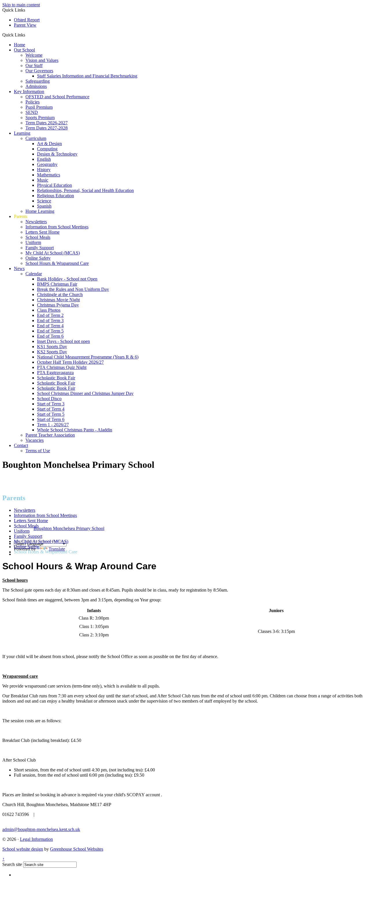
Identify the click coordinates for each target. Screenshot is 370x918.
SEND (31, 112)
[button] (27, 34)
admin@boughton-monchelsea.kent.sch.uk (41, 829)
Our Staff (33, 65)
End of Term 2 (50, 315)
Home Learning (39, 211)
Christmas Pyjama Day (58, 304)
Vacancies (34, 440)
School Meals (37, 237)
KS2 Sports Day (52, 351)
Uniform (33, 242)
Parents (20, 216)
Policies (32, 101)
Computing (47, 148)
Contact (21, 445)
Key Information (29, 91)
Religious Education (55, 195)
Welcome (33, 55)
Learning (22, 133)
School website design (22, 849)
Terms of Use (37, 450)
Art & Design (49, 143)
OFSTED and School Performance (57, 96)
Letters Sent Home (42, 232)
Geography (47, 164)
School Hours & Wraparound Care (57, 263)
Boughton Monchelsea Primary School (69, 528)
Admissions (36, 86)
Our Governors (39, 70)
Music (42, 180)
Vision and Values (41, 60)
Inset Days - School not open (63, 341)
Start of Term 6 (50, 419)
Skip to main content (21, 4)
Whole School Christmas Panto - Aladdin (74, 429)
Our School (24, 49)
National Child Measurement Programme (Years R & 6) (87, 356)
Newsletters (36, 221)
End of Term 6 (50, 336)
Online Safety (38, 258)
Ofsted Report (27, 19)
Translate (57, 548)
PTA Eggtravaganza (55, 372)
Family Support (39, 247)
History (44, 169)
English (44, 159)
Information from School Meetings (56, 226)
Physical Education (54, 185)
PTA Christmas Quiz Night (61, 367)
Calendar (33, 273)
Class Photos (48, 310)
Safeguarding (37, 81)
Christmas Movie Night (58, 299)
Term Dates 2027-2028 (46, 127)
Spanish (44, 206)
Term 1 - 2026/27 (53, 424)
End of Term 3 (50, 320)
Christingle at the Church (60, 294)
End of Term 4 (50, 325)
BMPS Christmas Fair (57, 284)
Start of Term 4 (50, 409)
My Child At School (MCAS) (52, 252)
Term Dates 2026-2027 (46, 122)
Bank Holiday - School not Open (67, 278)
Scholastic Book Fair (56, 377)
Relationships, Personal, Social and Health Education (85, 190)
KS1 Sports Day (52, 346)
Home (19, 44)
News (19, 268)
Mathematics (48, 174)
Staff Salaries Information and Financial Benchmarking (87, 75)
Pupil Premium (39, 107)
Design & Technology (57, 154)
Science (44, 200)
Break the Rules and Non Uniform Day (73, 289)
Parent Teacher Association (50, 435)
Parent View (25, 25)
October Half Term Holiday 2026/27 (70, 362)
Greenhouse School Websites (76, 849)
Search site (12, 864)
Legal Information (36, 839)
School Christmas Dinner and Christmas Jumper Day (85, 393)
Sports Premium (40, 117)
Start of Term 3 (50, 403)
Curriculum (35, 138)
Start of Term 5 (50, 414)
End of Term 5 (50, 330)
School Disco (49, 398)
